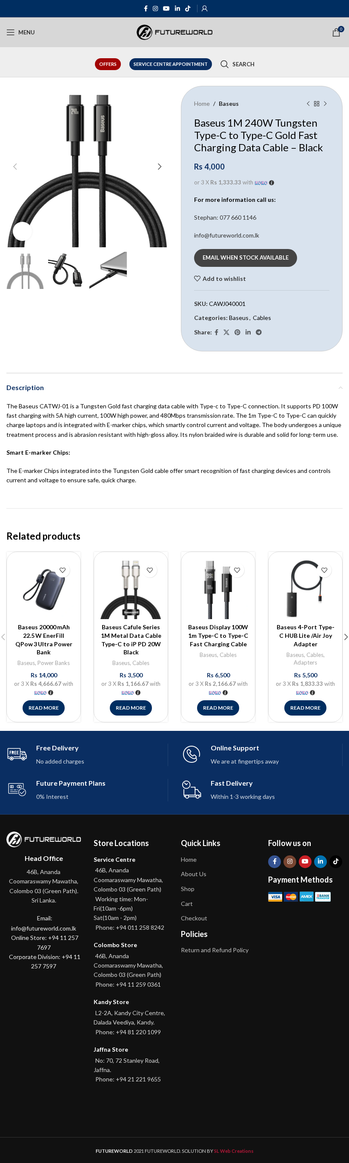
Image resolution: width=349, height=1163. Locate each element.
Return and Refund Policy (215, 950)
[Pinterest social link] (237, 332)
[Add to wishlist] (62, 570)
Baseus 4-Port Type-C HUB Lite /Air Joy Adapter (306, 635)
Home (202, 103)
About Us (193, 873)
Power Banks (53, 662)
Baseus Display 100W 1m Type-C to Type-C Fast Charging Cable (218, 635)
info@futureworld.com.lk (226, 235)
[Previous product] (308, 103)
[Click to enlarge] (22, 231)
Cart (187, 903)
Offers (108, 64)
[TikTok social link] (188, 8)
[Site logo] (175, 31)
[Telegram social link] (258, 332)
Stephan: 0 (225, 217)
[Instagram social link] (155, 8)
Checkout (194, 918)
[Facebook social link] (145, 8)
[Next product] (325, 103)
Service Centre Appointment (171, 64)
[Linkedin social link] (177, 8)
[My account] (204, 8)
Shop (188, 888)
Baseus (229, 103)
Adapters (305, 662)
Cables (262, 317)
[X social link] (226, 332)
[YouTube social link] (166, 8)
